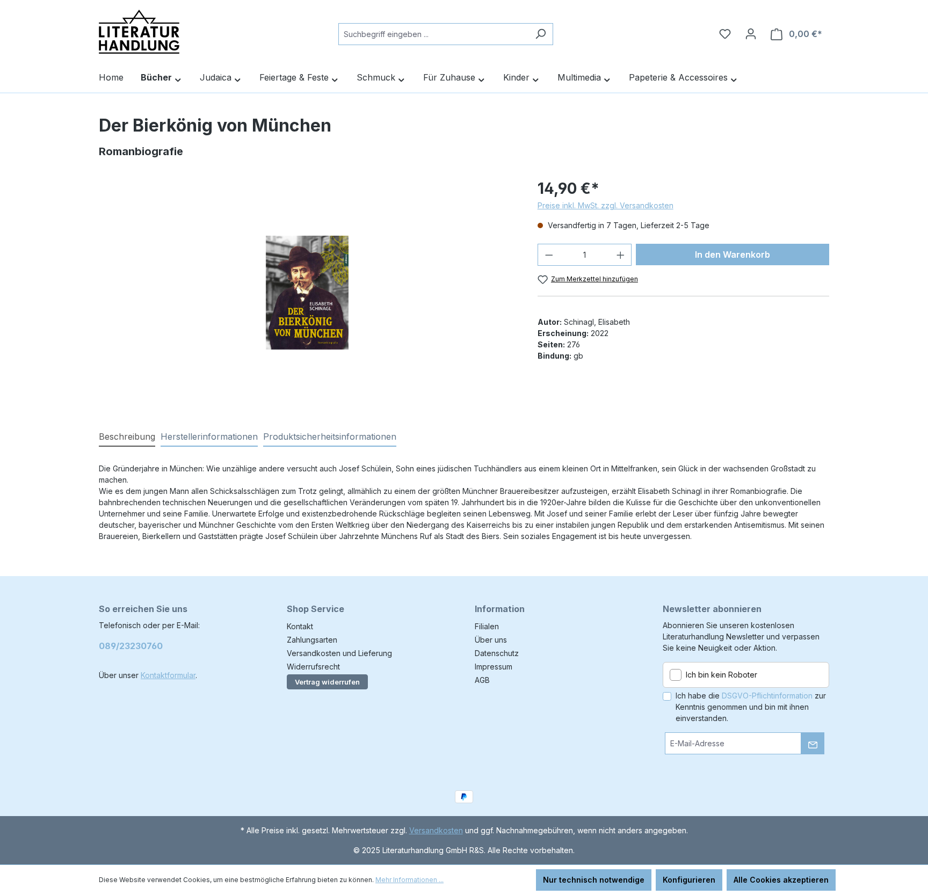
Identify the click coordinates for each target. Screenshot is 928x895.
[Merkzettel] (725, 34)
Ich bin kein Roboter (721, 674)
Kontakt (300, 626)
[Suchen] (540, 34)
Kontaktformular (168, 675)
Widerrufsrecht (313, 666)
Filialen (487, 626)
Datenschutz (497, 653)
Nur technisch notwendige (593, 879)
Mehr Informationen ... (409, 880)
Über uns (491, 639)
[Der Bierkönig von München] (307, 293)
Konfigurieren (689, 879)
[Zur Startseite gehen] (139, 32)
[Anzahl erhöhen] (621, 255)
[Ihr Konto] (751, 34)
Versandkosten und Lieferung (339, 653)
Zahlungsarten (312, 639)
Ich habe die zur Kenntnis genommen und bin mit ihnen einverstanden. (751, 707)
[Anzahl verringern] (549, 255)
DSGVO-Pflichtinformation (767, 695)
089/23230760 (131, 646)
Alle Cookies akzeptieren (781, 879)
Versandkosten (436, 830)
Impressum (493, 666)
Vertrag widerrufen (327, 682)
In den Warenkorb (732, 254)
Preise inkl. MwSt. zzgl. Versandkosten (605, 205)
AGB (482, 680)
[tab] (127, 437)
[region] (307, 292)
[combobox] (433, 34)
